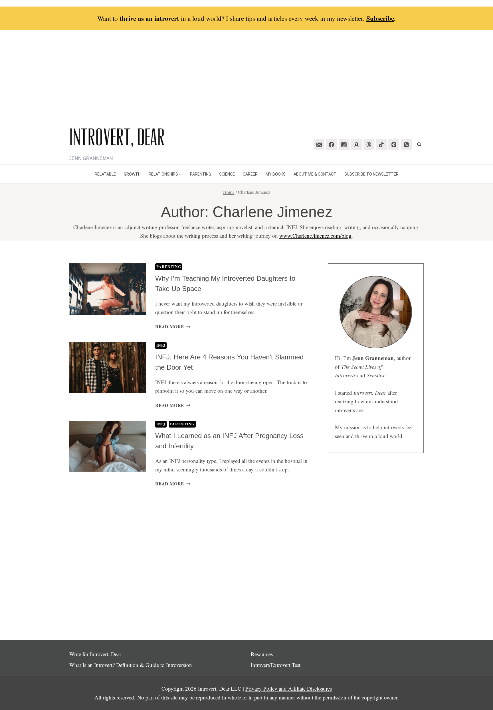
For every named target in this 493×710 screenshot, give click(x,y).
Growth (132, 174)
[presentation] (107, 288)
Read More (173, 327)
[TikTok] (381, 144)
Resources (262, 654)
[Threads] (368, 144)
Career (250, 174)
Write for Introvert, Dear (95, 654)
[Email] (319, 144)
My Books (276, 174)
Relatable (105, 174)
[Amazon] (356, 144)
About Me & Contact (315, 174)
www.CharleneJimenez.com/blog (315, 235)
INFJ (160, 345)
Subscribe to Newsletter (371, 174)
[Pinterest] (393, 144)
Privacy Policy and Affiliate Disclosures (288, 688)
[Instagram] (344, 144)
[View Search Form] (419, 144)
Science (227, 174)
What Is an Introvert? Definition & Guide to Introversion (130, 664)
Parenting (200, 174)
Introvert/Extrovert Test (275, 664)
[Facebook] (331, 144)
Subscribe (380, 18)
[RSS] (406, 144)
